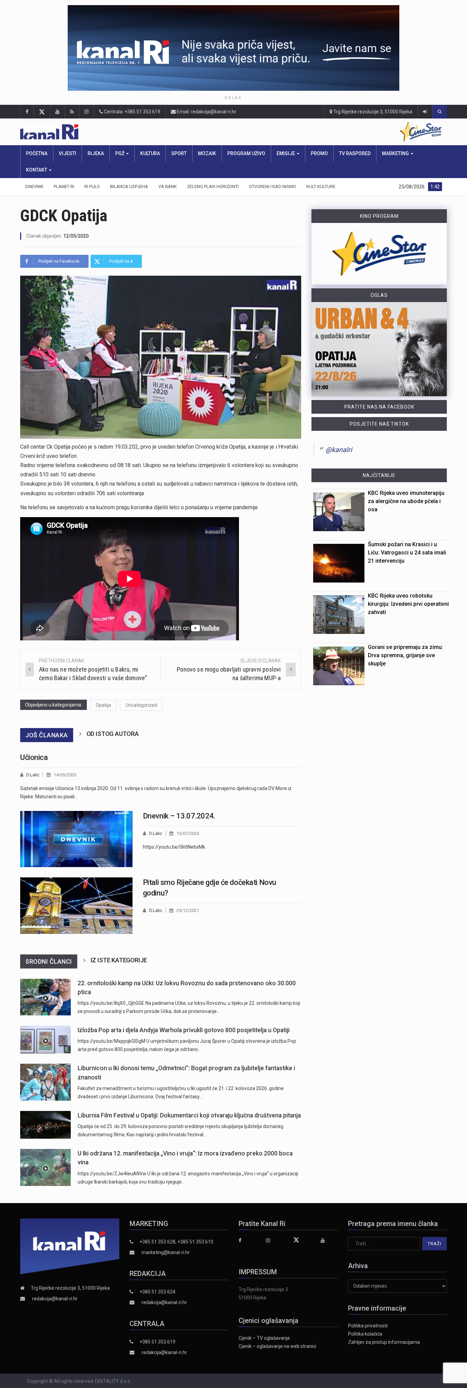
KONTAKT (37, 170)
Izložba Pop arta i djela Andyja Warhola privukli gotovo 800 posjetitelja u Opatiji (184, 1030)
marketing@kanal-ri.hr (166, 1252)
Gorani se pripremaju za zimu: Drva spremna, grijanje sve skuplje (405, 655)
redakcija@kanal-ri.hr (55, 1298)
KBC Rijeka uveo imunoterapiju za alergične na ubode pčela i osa (406, 501)
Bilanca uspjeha (129, 186)
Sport (179, 153)
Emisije (286, 153)
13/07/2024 (187, 833)
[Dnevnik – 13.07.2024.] (76, 839)
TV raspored (355, 153)
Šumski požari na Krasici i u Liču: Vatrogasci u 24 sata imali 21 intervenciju (407, 552)
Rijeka (96, 153)
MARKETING (396, 153)
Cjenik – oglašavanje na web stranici (277, 1346)
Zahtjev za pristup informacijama (384, 1342)
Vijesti (67, 153)
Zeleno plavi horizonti (213, 186)
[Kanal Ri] (138, 132)
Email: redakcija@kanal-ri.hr (206, 111)
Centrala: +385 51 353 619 (131, 111)
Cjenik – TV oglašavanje (264, 1338)
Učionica (34, 757)
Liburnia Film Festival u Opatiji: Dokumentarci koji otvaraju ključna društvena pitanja (189, 1115)
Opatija (103, 705)
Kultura (150, 153)
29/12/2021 (187, 910)
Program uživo (246, 153)
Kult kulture (320, 186)
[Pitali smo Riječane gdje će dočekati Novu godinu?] (76, 905)
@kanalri (338, 450)
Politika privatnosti (368, 1325)
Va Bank (167, 186)
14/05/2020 (65, 774)
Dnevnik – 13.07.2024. (179, 816)
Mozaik (207, 153)
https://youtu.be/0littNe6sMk (174, 847)
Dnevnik (34, 186)
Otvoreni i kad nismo (272, 186)
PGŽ (120, 153)
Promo (319, 153)
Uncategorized (141, 705)
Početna (37, 153)
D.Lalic (32, 774)
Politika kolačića (365, 1334)
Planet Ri (64, 186)
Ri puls (92, 186)
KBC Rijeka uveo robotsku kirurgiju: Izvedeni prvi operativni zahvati (408, 603)
